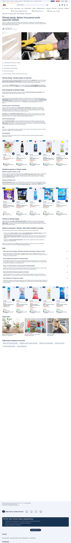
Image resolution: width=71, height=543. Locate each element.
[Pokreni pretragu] (47, 5)
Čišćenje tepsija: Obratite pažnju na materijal (12, 62)
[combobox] (32, 5)
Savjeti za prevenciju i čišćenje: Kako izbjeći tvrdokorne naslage (15, 73)
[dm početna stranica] (4, 5)
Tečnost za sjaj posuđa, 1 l (34, 205)
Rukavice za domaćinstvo (22, 346)
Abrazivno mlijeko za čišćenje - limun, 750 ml (49, 305)
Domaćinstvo (48, 8)
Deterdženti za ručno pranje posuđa (46, 343)
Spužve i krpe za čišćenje (59, 343)
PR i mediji (12, 1)
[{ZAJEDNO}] (62, 1)
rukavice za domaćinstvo (25, 184)
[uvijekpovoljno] (58, 1)
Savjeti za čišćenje (28, 13)
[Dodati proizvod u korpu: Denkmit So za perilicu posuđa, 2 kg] (66, 201)
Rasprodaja (67, 8)
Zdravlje (33, 8)
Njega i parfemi (17, 8)
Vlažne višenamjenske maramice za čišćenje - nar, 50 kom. (35, 305)
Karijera (8, 1)
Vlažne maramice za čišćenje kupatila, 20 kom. (61, 305)
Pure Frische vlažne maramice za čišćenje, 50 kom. (22, 305)
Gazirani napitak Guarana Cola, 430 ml (21, 159)
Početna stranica (4, 13)
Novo (3, 8)
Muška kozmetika (28, 8)
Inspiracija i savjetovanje (19, 1)
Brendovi (7, 8)
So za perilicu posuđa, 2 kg (61, 205)
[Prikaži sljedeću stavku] (67, 149)
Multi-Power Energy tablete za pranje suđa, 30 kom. (22, 206)
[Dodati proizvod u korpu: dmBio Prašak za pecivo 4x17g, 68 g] (13, 153)
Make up (11, 8)
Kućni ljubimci (60, 8)
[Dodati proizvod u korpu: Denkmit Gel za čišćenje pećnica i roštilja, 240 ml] (40, 153)
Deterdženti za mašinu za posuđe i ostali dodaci (28, 343)
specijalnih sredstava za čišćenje (24, 244)
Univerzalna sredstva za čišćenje (9, 346)
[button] (27, 511)
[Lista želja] (62, 5)
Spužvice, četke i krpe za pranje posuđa (10, 343)
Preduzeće (4, 1)
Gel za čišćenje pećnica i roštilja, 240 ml (34, 159)
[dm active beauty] (53, 1)
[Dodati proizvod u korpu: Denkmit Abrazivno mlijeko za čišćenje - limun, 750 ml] (53, 300)
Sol (2, 98)
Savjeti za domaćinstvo (21, 13)
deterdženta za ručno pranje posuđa (30, 101)
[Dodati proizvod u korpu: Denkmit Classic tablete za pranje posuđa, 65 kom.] (53, 201)
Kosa (22, 8)
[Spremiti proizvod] (14, 141)
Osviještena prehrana (41, 8)
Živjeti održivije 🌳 (26, 1)
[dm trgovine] (59, 5)
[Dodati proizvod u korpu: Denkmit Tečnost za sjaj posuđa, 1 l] (40, 201)
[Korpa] (67, 5)
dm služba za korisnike (37, 1)
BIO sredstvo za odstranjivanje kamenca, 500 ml (62, 159)
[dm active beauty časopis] (66, 1)
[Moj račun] (64, 5)
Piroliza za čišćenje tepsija (8, 71)
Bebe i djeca (54, 8)
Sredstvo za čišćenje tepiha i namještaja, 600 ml (8, 305)
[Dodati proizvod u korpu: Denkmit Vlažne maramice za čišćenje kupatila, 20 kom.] (66, 300)
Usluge (32, 1)
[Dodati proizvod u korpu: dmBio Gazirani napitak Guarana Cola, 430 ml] (26, 153)
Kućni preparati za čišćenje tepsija (10, 65)
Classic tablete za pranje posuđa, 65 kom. (47, 206)
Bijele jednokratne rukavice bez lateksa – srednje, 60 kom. (49, 159)
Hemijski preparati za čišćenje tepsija (10, 68)
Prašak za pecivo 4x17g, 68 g (8, 158)
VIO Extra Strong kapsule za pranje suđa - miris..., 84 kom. (9, 206)
